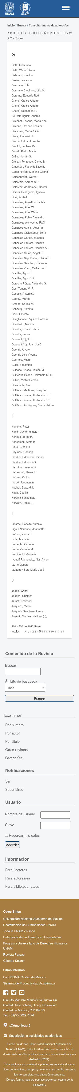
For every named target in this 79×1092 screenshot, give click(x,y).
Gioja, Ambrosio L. (23, 136)
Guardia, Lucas (21, 334)
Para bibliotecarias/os (22, 886)
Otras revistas (16, 749)
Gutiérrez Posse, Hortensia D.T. (31, 400)
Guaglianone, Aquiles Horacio (30, 319)
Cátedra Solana (13, 960)
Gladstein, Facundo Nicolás (28, 166)
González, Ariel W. (23, 207)
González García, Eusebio (28, 238)
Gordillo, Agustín (22, 273)
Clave (9, 824)
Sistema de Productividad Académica (29, 983)
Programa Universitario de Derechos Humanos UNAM (35, 945)
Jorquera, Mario (21, 606)
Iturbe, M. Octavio (23, 544)
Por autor (12, 733)
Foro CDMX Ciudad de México (24, 977)
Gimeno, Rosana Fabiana (27, 126)
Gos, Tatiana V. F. (23, 288)
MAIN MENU (66, 8)
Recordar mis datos (24, 835)
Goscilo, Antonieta (23, 293)
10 (52, 631)
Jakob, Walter (20, 591)
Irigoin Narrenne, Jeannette (28, 529)
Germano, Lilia (20, 85)
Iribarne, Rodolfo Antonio (27, 524)
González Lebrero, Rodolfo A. (30, 248)
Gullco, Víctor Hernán (25, 380)
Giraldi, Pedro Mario (24, 151)
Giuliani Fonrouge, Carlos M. (29, 161)
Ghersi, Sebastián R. (24, 111)
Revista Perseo (13, 954)
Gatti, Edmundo (21, 65)
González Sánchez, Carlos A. (30, 263)
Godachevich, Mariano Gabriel (30, 172)
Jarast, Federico (21, 601)
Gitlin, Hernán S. (22, 156)
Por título (12, 741)
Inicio (11, 25)
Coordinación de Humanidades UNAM (29, 924)
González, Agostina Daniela (29, 202)
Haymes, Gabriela (22, 452)
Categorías (14, 757)
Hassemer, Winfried (23, 442)
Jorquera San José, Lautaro (28, 611)
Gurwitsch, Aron (21, 385)
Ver (8, 781)
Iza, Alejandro (20, 564)
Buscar (21, 25)
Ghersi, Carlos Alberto (25, 100)
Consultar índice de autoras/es (49, 25)
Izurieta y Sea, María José (28, 569)
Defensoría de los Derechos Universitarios (32, 937)
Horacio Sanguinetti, (24, 498)
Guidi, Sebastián (22, 365)
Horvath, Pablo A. (22, 503)
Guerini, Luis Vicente (24, 354)
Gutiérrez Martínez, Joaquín (29, 390)
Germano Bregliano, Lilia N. (28, 90)
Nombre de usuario (20, 813)
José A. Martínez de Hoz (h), (29, 616)
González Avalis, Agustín (27, 227)
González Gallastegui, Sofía (29, 233)
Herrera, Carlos (21, 477)
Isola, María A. (21, 539)
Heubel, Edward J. (23, 487)
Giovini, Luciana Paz (24, 146)
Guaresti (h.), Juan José (26, 344)
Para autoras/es (17, 878)
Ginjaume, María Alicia (25, 131)
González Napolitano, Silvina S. (31, 258)
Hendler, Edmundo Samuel (28, 457)
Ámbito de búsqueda (21, 681)
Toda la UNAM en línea (19, 931)
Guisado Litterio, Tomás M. (28, 370)
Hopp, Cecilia (20, 492)
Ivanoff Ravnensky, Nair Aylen (30, 559)
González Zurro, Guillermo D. (29, 268)
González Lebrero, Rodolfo (28, 243)
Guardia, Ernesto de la (25, 329)
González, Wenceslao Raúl (28, 222)
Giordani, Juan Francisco (27, 141)
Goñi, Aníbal (19, 197)
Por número (14, 724)
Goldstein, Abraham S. (25, 182)
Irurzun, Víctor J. (22, 534)
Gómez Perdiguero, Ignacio (28, 192)
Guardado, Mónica (23, 324)
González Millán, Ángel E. (27, 253)
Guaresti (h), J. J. (22, 339)
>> (62, 631)
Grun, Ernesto (20, 314)
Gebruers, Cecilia (22, 75)
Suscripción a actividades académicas (35, 1035)
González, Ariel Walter (25, 212)
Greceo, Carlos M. (23, 304)
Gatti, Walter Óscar (23, 70)
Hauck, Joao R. (21, 447)
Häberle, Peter (20, 426)
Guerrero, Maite (21, 360)
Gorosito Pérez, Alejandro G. (29, 283)
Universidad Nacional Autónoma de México (33, 918)
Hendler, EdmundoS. (24, 462)
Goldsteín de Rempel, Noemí (29, 187)
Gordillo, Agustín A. (24, 278)
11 (56, 631)
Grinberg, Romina (22, 309)
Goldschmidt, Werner (24, 177)
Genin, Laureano (22, 80)
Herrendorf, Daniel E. (24, 472)
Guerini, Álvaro (21, 349)
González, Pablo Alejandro (28, 217)
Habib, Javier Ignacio (24, 431)
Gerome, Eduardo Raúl (25, 95)
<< (25, 631)
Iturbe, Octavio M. (23, 549)
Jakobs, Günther (22, 596)
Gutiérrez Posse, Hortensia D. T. (31, 395)
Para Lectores (16, 869)
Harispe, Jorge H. (22, 437)
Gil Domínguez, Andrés (26, 116)
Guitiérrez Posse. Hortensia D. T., (32, 375)
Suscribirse (14, 789)
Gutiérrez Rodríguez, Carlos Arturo (33, 405)
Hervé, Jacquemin (23, 482)
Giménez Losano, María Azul (29, 121)
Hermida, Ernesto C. (24, 467)
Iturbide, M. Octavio (24, 554)
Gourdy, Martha (21, 299)
